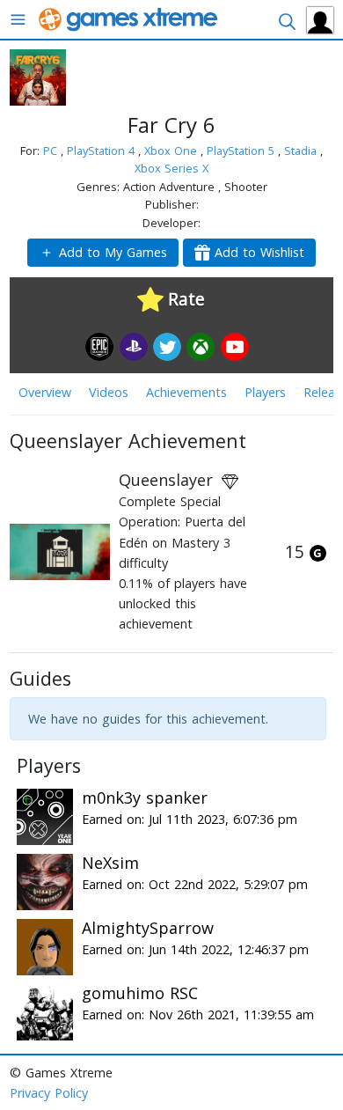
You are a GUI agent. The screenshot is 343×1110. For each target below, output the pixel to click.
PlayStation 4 (102, 150)
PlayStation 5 (242, 150)
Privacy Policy (49, 1092)
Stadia (302, 150)
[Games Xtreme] (130, 18)
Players (265, 392)
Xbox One (172, 150)
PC (52, 150)
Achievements (186, 392)
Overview (44, 392)
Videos (108, 392)
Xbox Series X (171, 168)
